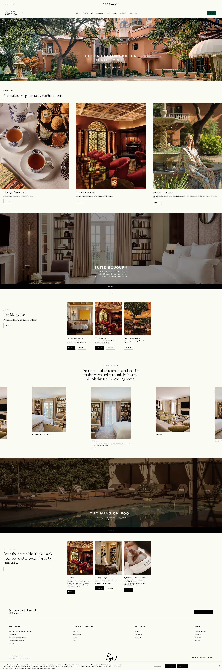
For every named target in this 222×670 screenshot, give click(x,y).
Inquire (129, 590)
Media (74, 640)
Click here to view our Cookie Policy (46, 668)
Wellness (115, 13)
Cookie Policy (198, 634)
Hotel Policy (197, 640)
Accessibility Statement (200, 631)
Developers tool (77, 634)
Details (7, 201)
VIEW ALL (8, 568)
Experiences (123, 13)
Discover (93, 448)
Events (130, 13)
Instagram (138, 634)
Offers (92, 13)
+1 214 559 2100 (13, 634)
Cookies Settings (158, 666)
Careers (76, 637)
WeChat (138, 637)
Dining (108, 13)
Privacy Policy (198, 637)
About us (75, 631)
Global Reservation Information (16, 640)
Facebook (138, 631)
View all (8, 325)
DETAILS (110, 347)
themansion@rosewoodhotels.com (17, 637)
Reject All (170, 666)
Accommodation (100, 13)
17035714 (20, 656)
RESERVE (71, 347)
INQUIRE (100, 347)
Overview (85, 13)
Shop (136, 13)
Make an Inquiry (13, 643)
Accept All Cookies (182, 666)
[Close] (219, 666)
